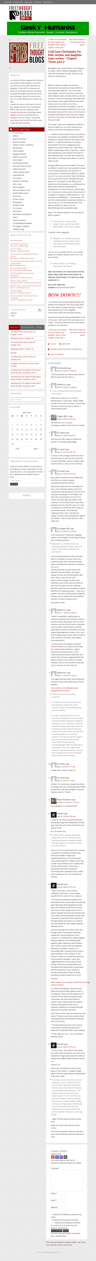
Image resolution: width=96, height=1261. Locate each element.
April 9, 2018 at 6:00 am (66, 435)
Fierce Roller (17, 160)
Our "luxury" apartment (19, 244)
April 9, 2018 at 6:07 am (66, 474)
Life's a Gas (17, 184)
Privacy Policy (18, 2)
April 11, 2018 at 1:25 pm (67, 675)
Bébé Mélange (28, 270)
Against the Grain (19, 139)
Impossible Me (18, 175)
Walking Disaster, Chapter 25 (22, 349)
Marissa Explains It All (21, 190)
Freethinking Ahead (20, 163)
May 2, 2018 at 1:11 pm (66, 767)
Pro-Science (17, 208)
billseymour (28, 293)
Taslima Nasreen (19, 220)
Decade (14, 353)
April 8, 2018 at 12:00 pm (67, 387)
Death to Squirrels (20, 157)
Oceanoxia (17, 196)
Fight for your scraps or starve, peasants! (25, 286)
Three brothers (16, 249)
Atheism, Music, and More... (24, 145)
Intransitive (17, 178)
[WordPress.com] (65, 1157)
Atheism (69, 349)
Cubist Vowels (18, 151)
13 (31, 429)
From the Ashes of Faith (22, 166)
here (64, 76)
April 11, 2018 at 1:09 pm (67, 613)
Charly (24, 265)
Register (14, 313)
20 (31, 434)
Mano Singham (19, 187)
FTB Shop (38, 2)
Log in (13, 315)
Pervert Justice (18, 199)
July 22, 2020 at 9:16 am (66, 1047)
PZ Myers (27, 251)
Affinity (15, 136)
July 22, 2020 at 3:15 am (66, 887)
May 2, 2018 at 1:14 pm (66, 780)
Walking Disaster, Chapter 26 (22, 338)
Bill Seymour (18, 148)
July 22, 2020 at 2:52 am (66, 816)
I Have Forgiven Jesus (21, 172)
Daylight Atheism (19, 154)
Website (54, 1207)
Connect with (56, 1154)
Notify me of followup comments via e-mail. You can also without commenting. (65, 1225)
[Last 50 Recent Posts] (16, 240)
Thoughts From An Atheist (20, 118)
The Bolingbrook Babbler (22, 223)
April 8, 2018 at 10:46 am (66, 371)
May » (36, 449)
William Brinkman (37, 282)
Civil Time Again (16, 291)
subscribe (74, 1225)
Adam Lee (30, 277)
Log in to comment (57, 354)
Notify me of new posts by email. (66, 1220)
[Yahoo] (61, 1157)
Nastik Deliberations (21, 193)
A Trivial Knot (18, 133)
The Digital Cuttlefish (21, 226)
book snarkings (24, 123)
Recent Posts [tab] (14, 327)
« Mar (17, 449)
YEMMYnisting (18, 229)
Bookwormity (77, 349)
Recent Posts (47, 2)
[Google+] (53, 1157)
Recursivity (17, 211)
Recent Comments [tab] (27, 327)
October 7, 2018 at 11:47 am (68, 802)
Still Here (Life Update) (18, 281)
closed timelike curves (59, 646)
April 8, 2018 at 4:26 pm (66, 419)
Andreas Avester (19, 142)
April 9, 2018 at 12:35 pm (67, 531)
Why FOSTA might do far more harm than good (77, 42)
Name (54, 1193)
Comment (55, 1168)
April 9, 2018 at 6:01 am (66, 452)
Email (54, 1200)
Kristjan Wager (28, 300)
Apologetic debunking (57, 349)
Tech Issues (29, 2)
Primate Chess (18, 205)
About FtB (7, 2)
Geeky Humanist (19, 169)
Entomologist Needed (18, 268)
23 (12, 439)
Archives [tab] (39, 327)
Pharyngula (17, 202)
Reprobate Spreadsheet (22, 214)
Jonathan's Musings (20, 181)
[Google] (57, 1157)
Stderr (15, 217)
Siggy (27, 246)
